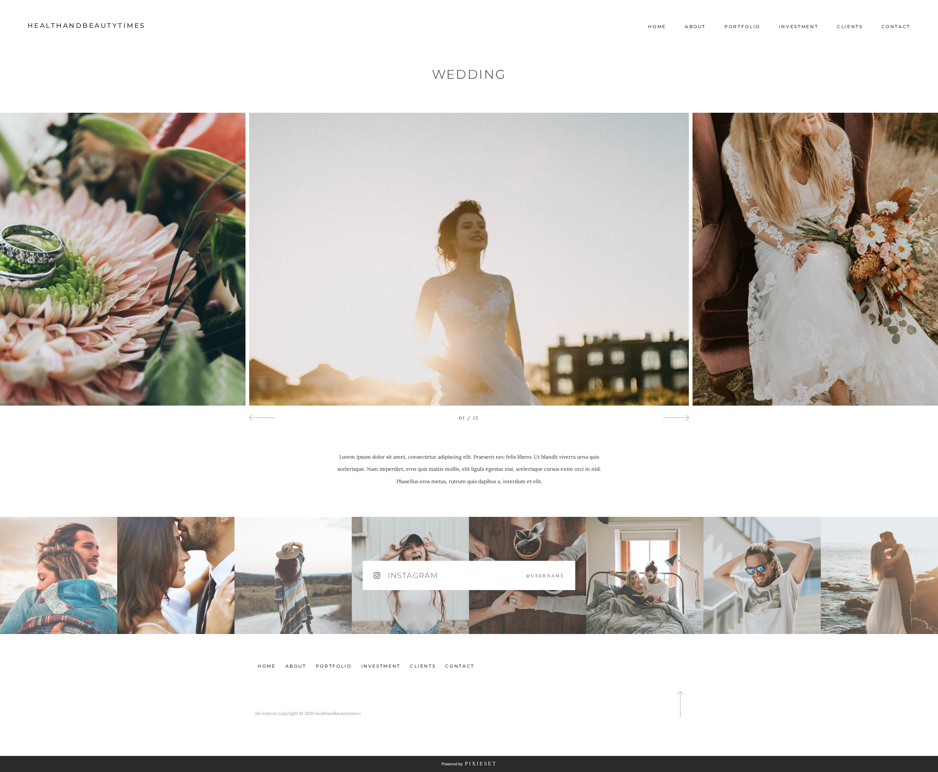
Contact (896, 26)
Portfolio (742, 26)
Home (657, 26)
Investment (798, 26)
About (695, 26)
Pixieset (481, 764)
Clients (850, 26)
